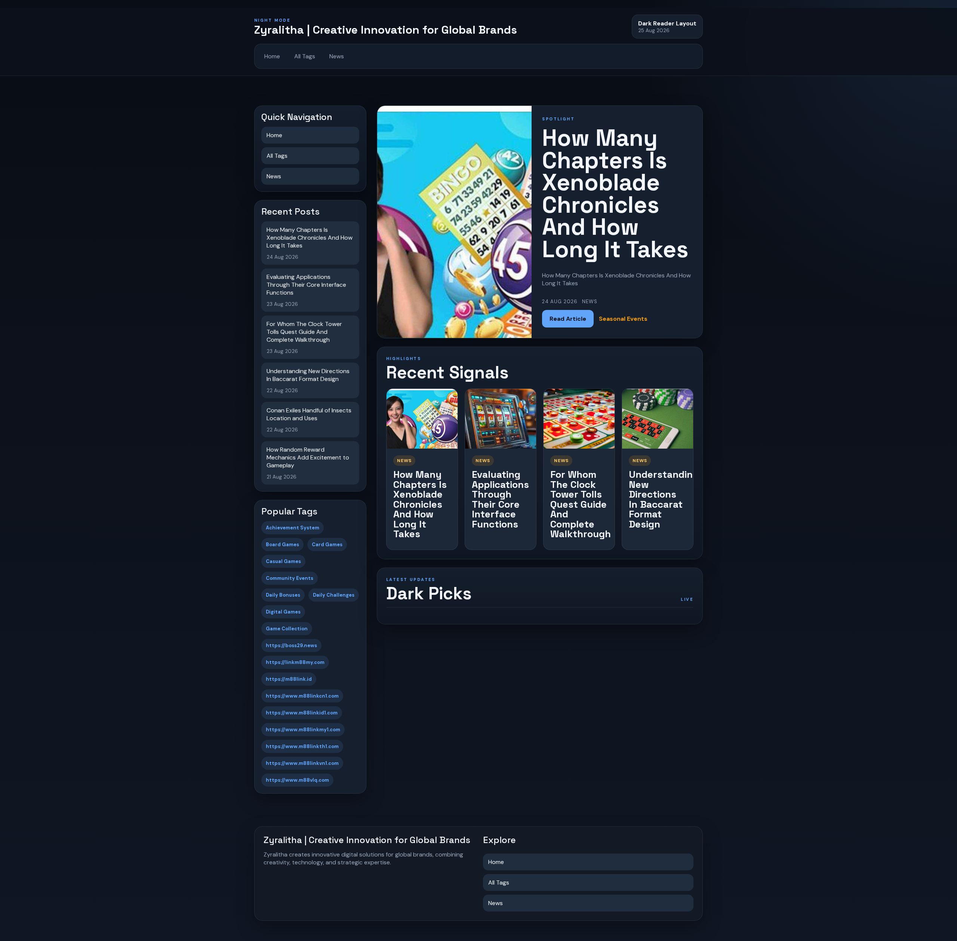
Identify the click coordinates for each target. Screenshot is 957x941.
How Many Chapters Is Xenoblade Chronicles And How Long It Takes (420, 504)
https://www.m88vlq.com (297, 780)
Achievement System (292, 528)
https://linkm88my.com (295, 662)
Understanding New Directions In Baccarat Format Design (664, 499)
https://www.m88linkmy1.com (303, 729)
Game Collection (287, 628)
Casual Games (283, 561)
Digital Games (283, 612)
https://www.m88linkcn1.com (302, 696)
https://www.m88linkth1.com (302, 746)
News (336, 56)
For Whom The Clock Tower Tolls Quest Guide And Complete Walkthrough (580, 504)
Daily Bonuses (283, 595)
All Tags (304, 56)
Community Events (289, 578)
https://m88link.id (289, 679)
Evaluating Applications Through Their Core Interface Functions (500, 499)
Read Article (568, 319)
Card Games (327, 544)
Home (272, 56)
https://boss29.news (291, 645)
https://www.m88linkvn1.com (302, 763)
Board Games (282, 544)
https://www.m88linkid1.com (302, 713)
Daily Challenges (333, 595)
